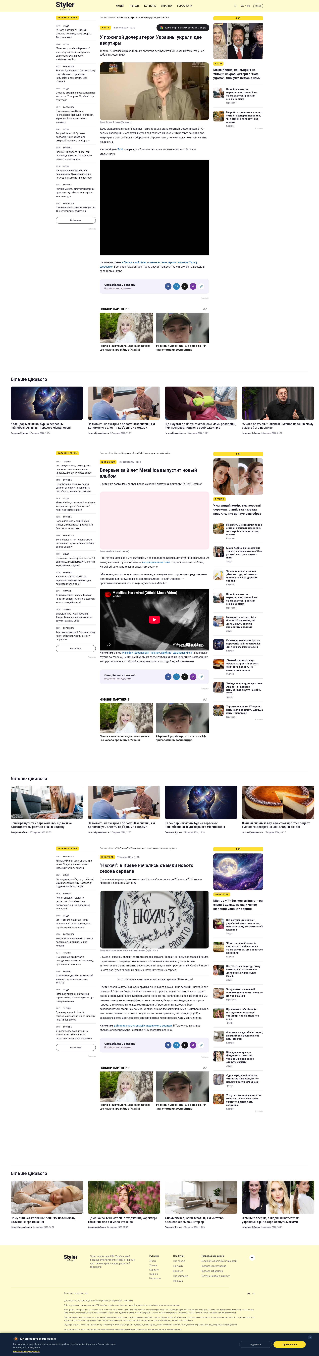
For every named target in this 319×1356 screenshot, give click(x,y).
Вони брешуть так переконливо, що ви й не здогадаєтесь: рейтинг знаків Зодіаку (241, 94)
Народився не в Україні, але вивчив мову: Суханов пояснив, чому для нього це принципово (74, 174)
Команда (178, 1271)
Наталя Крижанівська (98, 433)
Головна (103, 17)
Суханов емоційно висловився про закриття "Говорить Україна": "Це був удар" (76, 96)
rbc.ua (258, 6)
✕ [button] (310, 1337)
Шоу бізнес (114, 453)
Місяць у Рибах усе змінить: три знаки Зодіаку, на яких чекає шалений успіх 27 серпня (74, 864)
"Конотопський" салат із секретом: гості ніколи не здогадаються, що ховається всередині (73, 903)
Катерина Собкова (251, 433)
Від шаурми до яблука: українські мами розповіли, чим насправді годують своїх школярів (200, 425)
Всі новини (75, 220)
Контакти (178, 1266)
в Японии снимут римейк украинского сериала (143, 1025)
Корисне (150, 5)
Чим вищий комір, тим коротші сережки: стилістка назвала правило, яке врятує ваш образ (74, 469)
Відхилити (255, 1344)
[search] (235, 6)
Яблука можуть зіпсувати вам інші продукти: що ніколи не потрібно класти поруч (75, 192)
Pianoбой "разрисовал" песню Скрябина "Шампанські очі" (157, 652)
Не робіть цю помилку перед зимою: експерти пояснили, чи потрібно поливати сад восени (244, 117)
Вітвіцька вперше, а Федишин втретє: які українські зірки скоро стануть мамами (75, 997)
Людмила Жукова (19, 433)
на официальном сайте (156, 562)
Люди (120, 5)
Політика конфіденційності (215, 1276)
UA (242, 6)
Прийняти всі (289, 1344)
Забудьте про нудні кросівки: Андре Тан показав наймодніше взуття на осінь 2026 (74, 617)
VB (193, 286)
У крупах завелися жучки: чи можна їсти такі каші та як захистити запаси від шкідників (74, 1035)
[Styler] (65, 5)
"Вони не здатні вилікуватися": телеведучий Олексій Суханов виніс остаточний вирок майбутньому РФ (73, 54)
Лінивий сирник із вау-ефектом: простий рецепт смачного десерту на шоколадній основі (75, 599)
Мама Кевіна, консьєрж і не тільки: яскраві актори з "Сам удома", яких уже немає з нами (237, 74)
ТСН (120, 149)
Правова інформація (212, 1271)
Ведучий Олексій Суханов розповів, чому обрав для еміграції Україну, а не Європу (73, 137)
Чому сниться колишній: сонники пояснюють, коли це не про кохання (74, 942)
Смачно (166, 5)
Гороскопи (184, 5)
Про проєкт (179, 1261)
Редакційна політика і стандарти (219, 1261)
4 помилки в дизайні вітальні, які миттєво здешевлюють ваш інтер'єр (74, 979)
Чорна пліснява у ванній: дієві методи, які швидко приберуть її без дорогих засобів (74, 525)
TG (176, 286)
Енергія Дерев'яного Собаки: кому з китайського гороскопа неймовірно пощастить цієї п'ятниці (75, 76)
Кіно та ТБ (114, 848)
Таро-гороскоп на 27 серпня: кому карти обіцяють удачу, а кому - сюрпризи (75, 636)
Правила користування (213, 1266)
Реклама (178, 1281)
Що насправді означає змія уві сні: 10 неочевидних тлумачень (76, 209)
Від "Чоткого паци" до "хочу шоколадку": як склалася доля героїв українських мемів (73, 923)
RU (248, 6)
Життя (112, 17)
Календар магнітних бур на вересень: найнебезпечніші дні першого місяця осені (41, 425)
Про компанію (180, 1276)
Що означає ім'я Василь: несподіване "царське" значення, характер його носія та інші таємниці (75, 117)
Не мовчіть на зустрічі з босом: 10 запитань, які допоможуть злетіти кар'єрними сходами (121, 425)
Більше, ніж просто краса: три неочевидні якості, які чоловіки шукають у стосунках (74, 155)
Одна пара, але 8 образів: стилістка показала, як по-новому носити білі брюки (75, 1016)
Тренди (134, 5)
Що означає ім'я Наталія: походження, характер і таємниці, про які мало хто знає (75, 960)
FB (168, 286)
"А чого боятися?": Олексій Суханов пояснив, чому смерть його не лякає (73, 33)
